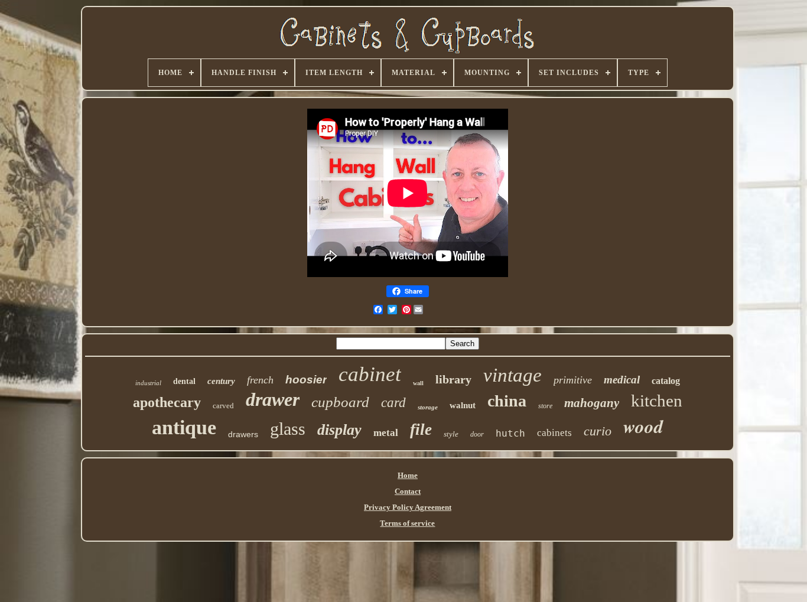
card (393, 402)
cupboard (340, 402)
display (339, 429)
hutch (510, 433)
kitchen (656, 400)
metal (385, 432)
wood (643, 426)
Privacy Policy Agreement (407, 507)
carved (223, 405)
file (421, 429)
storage (428, 407)
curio (597, 431)
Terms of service (407, 523)
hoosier (306, 379)
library (453, 379)
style (451, 433)
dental (184, 381)
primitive (573, 380)
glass (287, 428)
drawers (243, 434)
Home (408, 475)
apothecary (167, 402)
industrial (148, 382)
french (260, 380)
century (221, 381)
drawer (273, 399)
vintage (512, 375)
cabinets (554, 432)
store (545, 406)
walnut (463, 405)
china (506, 401)
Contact (408, 491)
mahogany (591, 403)
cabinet (370, 374)
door (477, 434)
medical (622, 379)
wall (418, 383)
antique (184, 427)
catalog (666, 381)
